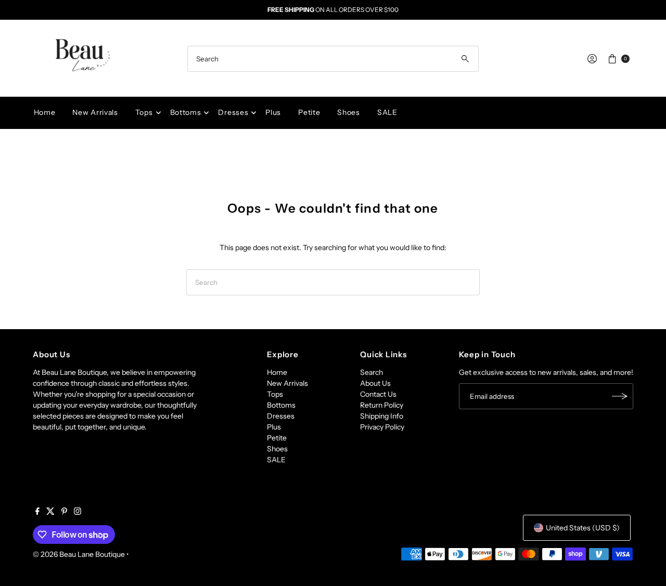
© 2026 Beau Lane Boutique (79, 554)
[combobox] (333, 59)
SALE (387, 112)
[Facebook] (37, 512)
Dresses (233, 112)
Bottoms (185, 112)
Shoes (348, 112)
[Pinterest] (64, 512)
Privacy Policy (382, 427)
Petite (309, 112)
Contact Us (378, 394)
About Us (375, 383)
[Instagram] (77, 512)
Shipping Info (381, 416)
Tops (144, 112)
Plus (273, 112)
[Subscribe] (620, 396)
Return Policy (381, 405)
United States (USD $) (583, 527)
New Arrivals (95, 112)
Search (371, 372)
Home (45, 112)
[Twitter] (50, 512)
